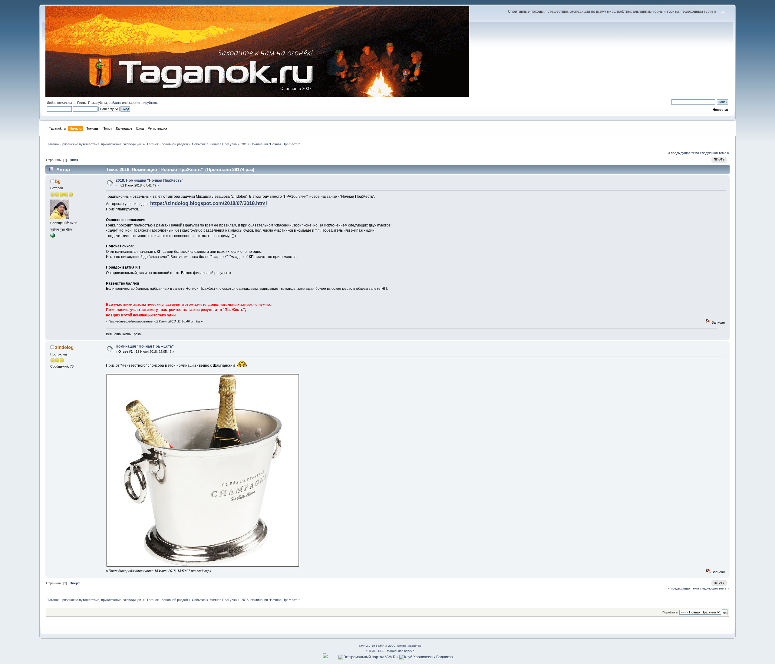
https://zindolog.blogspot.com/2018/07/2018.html (208, 203)
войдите (115, 102)
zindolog (64, 347)
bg (58, 181)
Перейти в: (670, 612)
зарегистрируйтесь (143, 102)
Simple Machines (409, 645)
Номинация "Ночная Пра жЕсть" (145, 346)
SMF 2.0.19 (367, 645)
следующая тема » (714, 153)
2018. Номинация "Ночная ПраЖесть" (149, 180)
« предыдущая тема (683, 153)
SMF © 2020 (386, 645)
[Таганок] (52, 236)
